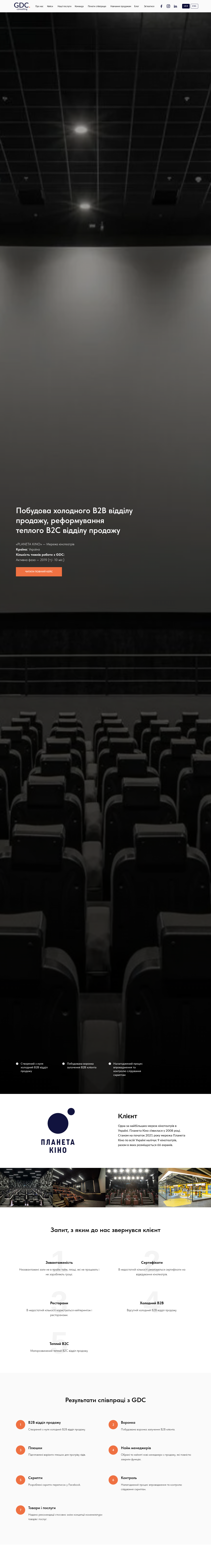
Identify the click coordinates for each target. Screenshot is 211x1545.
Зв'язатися (149, 6)
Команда (79, 6)
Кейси (50, 6)
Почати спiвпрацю (97, 6)
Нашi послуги (64, 6)
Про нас (39, 6)
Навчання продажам (120, 6)
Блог (136, 6)
